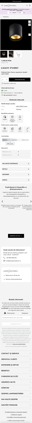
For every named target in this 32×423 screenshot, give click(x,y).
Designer (5, 174)
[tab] (16, 353)
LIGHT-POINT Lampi (21, 106)
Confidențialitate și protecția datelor (16, 412)
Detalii (4, 169)
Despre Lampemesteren (12, 393)
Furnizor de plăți (9, 376)
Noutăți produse (9, 405)
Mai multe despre (9, 399)
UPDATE (15, 12)
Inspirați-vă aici (15, 236)
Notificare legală (16, 414)
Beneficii (5, 371)
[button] (3, 54)
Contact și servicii (10, 353)
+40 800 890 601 (11, 258)
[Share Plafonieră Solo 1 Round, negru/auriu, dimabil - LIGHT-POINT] (29, 24)
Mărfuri (5, 388)
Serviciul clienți (9, 359)
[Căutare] (27, 5)
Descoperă (19, 10)
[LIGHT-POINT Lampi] (10, 68)
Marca (4, 180)
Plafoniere (6, 17)
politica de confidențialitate (19, 344)
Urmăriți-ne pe (8, 382)
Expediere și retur (10, 365)
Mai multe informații (10, 163)
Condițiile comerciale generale (16, 417)
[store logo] (11, 5)
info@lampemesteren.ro (13, 261)
